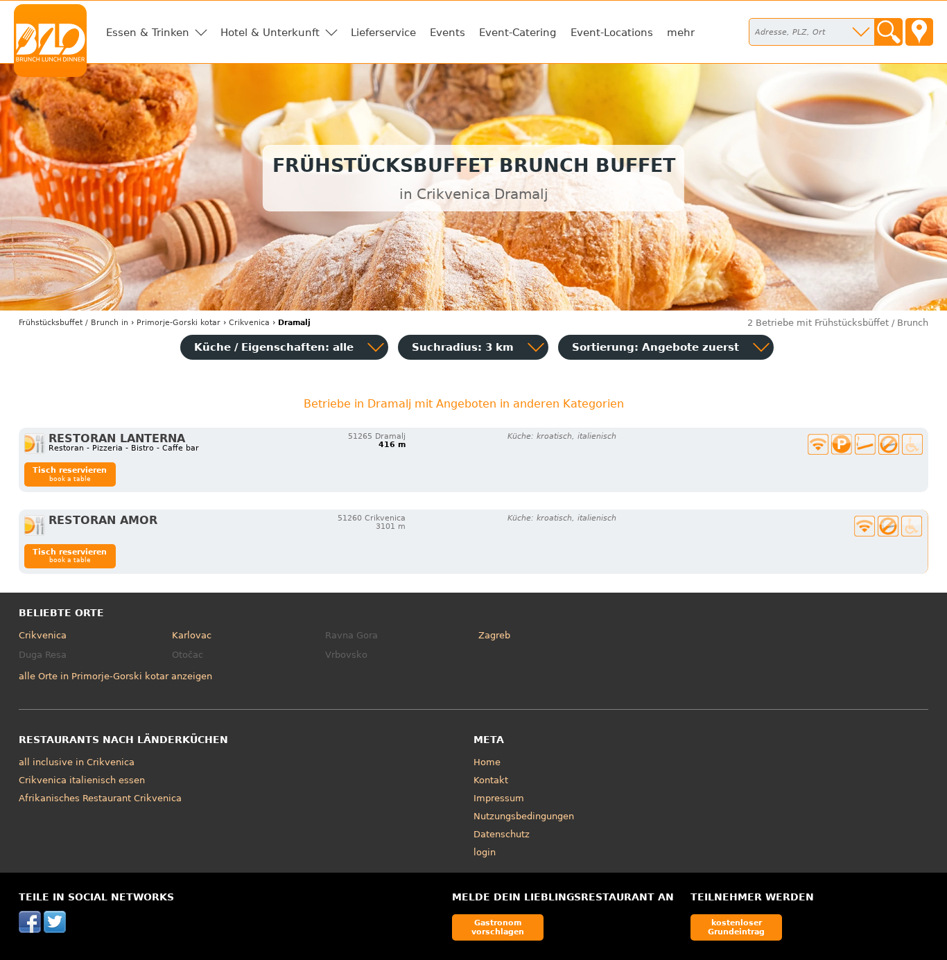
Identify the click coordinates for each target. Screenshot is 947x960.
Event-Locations (612, 32)
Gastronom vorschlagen (497, 927)
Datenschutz (502, 834)
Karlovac (191, 635)
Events (447, 32)
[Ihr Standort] (919, 32)
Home (487, 762)
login (485, 852)
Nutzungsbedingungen (524, 816)
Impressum (499, 798)
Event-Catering (518, 32)
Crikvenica (43, 635)
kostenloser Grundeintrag (736, 927)
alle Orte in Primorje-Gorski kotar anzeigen (115, 676)
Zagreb (494, 635)
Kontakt (491, 780)
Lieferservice (383, 32)
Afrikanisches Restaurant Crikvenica (100, 798)
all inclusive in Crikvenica (76, 762)
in (73, 322)
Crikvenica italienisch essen (82, 780)
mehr (681, 32)
